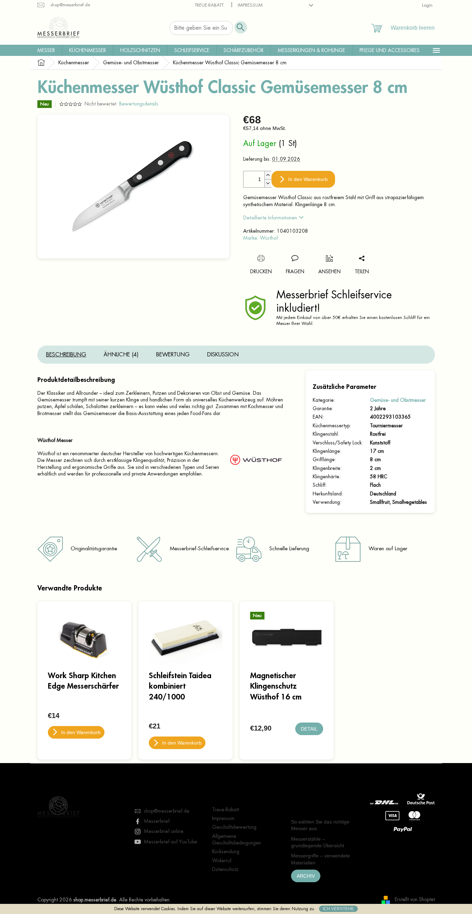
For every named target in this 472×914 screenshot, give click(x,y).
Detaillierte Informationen (270, 217)
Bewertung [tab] (173, 354)
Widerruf (221, 860)
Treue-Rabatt (209, 5)
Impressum (250, 5)
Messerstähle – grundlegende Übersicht (317, 842)
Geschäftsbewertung (234, 827)
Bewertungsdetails (138, 103)
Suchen (240, 27)
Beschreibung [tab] (66, 354)
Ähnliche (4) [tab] (121, 354)
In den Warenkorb (308, 179)
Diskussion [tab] (223, 354)
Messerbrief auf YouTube (170, 841)
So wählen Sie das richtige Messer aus (320, 825)
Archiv (306, 876)
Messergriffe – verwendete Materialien (320, 859)
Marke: (260, 237)
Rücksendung (225, 851)
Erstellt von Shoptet (415, 899)
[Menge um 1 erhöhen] (267, 175)
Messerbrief (156, 821)
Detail (309, 729)
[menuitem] (46, 50)
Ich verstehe (338, 908)
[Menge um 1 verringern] (267, 183)
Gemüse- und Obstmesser (398, 400)
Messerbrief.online (163, 831)
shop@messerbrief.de (166, 810)
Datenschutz (225, 869)
